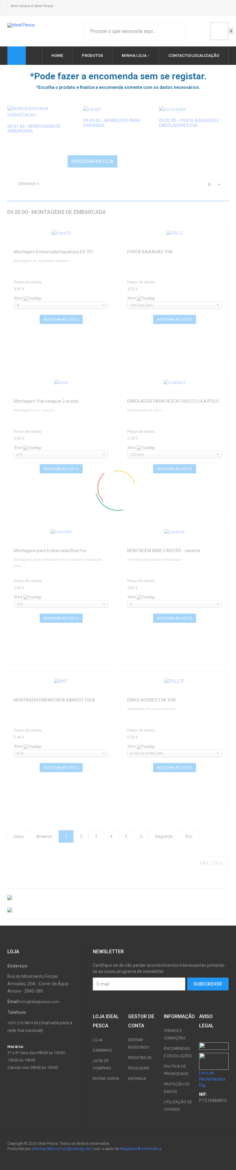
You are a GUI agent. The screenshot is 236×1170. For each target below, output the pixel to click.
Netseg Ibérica (46, 1149)
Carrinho (102, 1050)
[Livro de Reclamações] (214, 1060)
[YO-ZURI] (118, 910)
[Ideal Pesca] (20, 25)
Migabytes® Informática (140, 1149)
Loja (98, 1040)
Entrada (137, 1078)
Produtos (92, 55)
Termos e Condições (175, 1034)
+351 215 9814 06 (22, 1023)
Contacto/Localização (193, 55)
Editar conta (106, 1078)
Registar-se (140, 1057)
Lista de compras (102, 1064)
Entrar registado (138, 1043)
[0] (219, 31)
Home (57, 55)
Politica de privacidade (176, 1070)
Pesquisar (138, 1068)
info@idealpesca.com (39, 1001)
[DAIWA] (118, 897)
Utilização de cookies (178, 1106)
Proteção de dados (177, 1088)
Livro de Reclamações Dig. (212, 1079)
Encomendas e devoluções (178, 1052)
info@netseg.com (76, 1149)
